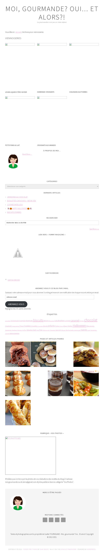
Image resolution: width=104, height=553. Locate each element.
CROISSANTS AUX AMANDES (46, 145)
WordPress (91, 549)
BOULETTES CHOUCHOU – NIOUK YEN (21, 201)
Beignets (29, 320)
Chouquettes (15, 326)
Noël (34, 330)
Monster (19, 330)
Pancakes (52, 330)
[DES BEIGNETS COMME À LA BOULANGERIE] (43, 356)
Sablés (84, 330)
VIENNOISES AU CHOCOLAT (17, 197)
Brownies (51, 321)
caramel (75, 320)
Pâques (63, 330)
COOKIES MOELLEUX (15, 204)
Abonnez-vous (16, 304)
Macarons (90, 326)
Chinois (82, 321)
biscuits (38, 320)
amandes (7, 321)
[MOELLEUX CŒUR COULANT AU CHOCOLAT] (18, 356)
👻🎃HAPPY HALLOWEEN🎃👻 (19, 208)
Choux (21, 326)
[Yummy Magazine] (18, 267)
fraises (57, 326)
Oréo (37, 330)
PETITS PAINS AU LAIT (12, 145)
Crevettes (34, 326)
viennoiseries (14, 333)
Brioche (46, 321)
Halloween (79, 326)
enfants (51, 325)
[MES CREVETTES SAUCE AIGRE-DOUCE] (86, 385)
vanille (7, 333)
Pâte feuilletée (70, 330)
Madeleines (8, 330)
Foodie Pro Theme (30, 549)
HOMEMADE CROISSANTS (45, 92)
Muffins (24, 330)
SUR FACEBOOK (52, 273)
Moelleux (14, 330)
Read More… (27, 154)
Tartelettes (94, 330)
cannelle (67, 321)
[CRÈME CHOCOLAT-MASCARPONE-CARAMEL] (60, 385)
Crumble (40, 326)
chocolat (90, 320)
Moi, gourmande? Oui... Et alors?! (52, 12)
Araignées (22, 321)
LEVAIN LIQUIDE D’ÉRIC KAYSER (16, 92)
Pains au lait (46, 330)
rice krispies (77, 330)
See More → (94, 229)
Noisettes (30, 330)
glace (65, 326)
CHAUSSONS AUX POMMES (78, 92)
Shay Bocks (44, 549)
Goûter (70, 326)
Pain (41, 330)
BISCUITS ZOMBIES (14, 212)
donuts (45, 326)
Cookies (27, 326)
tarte (89, 330)
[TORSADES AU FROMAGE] (18, 414)
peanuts (58, 330)
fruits (61, 326)
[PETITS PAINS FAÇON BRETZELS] (18, 385)
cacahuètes (59, 320)
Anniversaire (15, 321)
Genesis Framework (68, 549)
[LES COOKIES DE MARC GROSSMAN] (86, 356)
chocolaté (8, 326)
